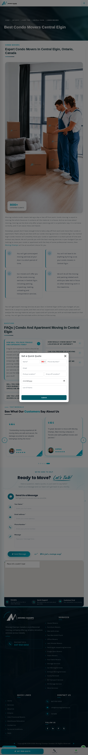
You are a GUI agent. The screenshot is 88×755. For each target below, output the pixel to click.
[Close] (65, 356)
